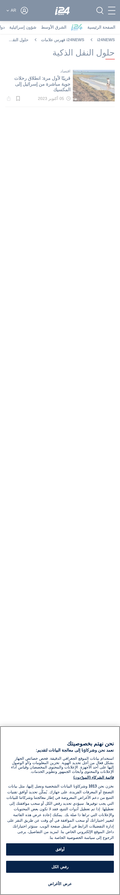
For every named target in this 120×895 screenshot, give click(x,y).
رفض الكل (60, 867)
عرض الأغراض (60, 884)
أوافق (60, 849)
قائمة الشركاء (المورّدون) (93, 777)
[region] (60, 810)
